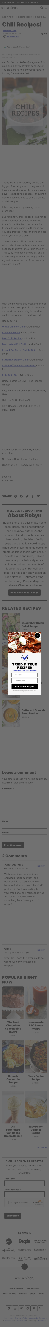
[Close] (37, 635)
